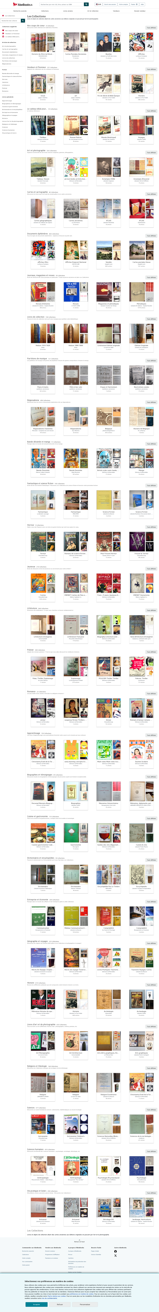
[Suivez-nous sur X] (115, 1255)
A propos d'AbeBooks (74, 1251)
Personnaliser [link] (85, 1304)
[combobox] (61, 4)
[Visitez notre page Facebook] (115, 1251)
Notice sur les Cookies (75, 1272)
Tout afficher (151, 28)
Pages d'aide (95, 1251)
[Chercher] (86, 4)
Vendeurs (116, 11)
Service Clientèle (96, 1254)
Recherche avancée (20, 11)
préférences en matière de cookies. (82, 1294)
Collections (45, 11)
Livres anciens (68, 11)
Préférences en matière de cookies (76, 1267)
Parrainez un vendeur (51, 1258)
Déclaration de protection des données (77, 1262)
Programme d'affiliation (52, 1254)
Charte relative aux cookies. (57, 1296)
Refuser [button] (60, 1304)
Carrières (71, 1258)
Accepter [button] (36, 1304)
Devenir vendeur (139, 11)
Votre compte (123, 4)
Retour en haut (79, 1242)
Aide (142, 4)
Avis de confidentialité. (49, 1298)
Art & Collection (92, 11)
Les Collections (8, 16)
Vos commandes (27, 1261)
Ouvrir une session (110, 4)
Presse (70, 1254)
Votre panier (26, 1265)
